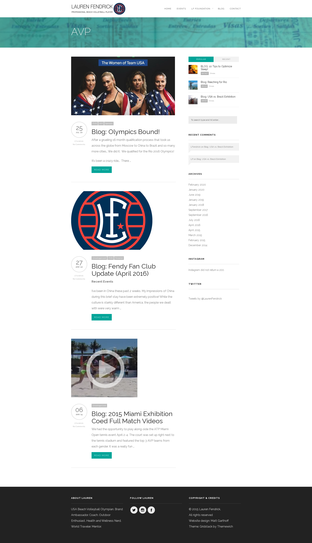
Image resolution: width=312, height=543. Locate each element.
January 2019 (196, 199)
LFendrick (78, 141)
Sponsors (108, 123)
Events (181, 8)
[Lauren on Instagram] (142, 510)
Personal (119, 258)
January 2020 (196, 189)
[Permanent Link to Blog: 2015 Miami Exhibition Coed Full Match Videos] (104, 396)
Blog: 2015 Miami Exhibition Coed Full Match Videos (132, 417)
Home (167, 8)
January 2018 (196, 204)
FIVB (95, 123)
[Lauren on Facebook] (151, 510)
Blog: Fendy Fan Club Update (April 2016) (124, 269)
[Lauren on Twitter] (134, 510)
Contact (235, 8)
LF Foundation (200, 8)
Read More (101, 169)
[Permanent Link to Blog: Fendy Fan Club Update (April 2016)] (111, 248)
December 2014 (197, 245)
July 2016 (194, 220)
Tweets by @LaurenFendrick (205, 298)
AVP (101, 123)
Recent (226, 59)
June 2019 (194, 194)
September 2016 (198, 215)
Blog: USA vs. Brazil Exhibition (218, 96)
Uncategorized (99, 258)
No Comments (79, 144)
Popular (201, 59)
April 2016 (194, 225)
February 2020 (197, 184)
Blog (221, 8)
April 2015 (194, 230)
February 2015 (196, 240)
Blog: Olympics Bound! (126, 131)
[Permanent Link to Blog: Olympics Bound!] (123, 114)
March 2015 (195, 235)
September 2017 (198, 209)
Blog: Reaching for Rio (214, 82)
